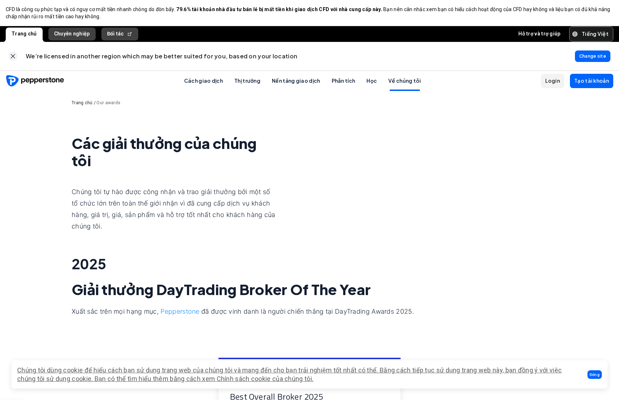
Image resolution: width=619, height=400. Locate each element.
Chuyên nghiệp (72, 34)
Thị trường (247, 80)
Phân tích (343, 80)
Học (371, 80)
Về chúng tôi (404, 80)
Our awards (108, 102)
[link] (13, 56)
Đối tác (115, 34)
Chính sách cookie (244, 378)
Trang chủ (24, 34)
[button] (594, 374)
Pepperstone (180, 311)
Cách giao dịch (203, 80)
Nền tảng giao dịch (296, 80)
